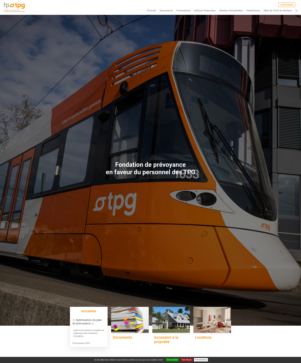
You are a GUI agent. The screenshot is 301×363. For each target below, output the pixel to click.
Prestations (253, 10)
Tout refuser (187, 360)
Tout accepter (172, 360)
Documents (166, 10)
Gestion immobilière (231, 10)
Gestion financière (205, 10)
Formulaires (183, 10)
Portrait (151, 10)
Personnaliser (201, 360)
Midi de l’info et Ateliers (278, 10)
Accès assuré (286, 5)
